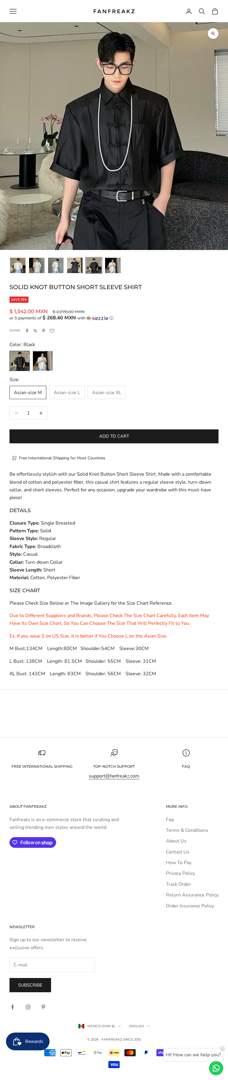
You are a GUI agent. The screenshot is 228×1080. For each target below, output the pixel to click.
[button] (114, 318)
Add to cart (114, 436)
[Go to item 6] (112, 265)
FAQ (186, 766)
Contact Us (177, 852)
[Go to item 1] (18, 265)
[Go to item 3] (56, 265)
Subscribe (30, 985)
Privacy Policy (180, 873)
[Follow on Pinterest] (43, 1007)
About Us (176, 841)
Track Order (178, 884)
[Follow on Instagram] (28, 1007)
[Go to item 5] (94, 265)
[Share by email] (52, 330)
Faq (170, 819)
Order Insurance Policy (190, 906)
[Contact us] (216, 1068)
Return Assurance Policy (192, 895)
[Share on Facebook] (27, 330)
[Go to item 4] (74, 265)
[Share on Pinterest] (43, 330)
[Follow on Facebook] (12, 1007)
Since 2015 (132, 1039)
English (136, 1026)
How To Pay (178, 862)
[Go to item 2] (36, 265)
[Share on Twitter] (35, 330)
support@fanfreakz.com (114, 776)
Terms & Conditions (187, 830)
